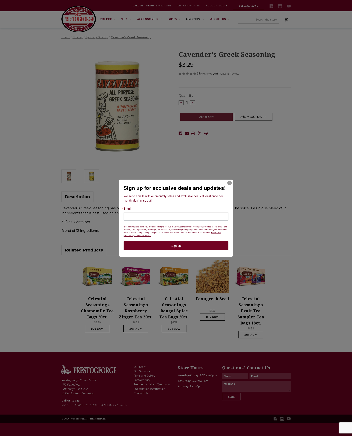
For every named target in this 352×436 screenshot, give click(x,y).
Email (127, 208)
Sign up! (176, 246)
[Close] (229, 183)
